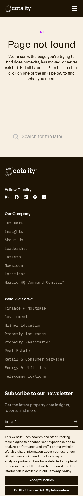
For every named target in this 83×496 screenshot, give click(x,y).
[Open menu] (55, 8)
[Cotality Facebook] (16, 197)
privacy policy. (60, 471)
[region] (41, 463)
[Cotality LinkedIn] (26, 197)
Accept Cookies (41, 480)
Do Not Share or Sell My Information (41, 490)
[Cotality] (18, 8)
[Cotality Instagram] (7, 197)
